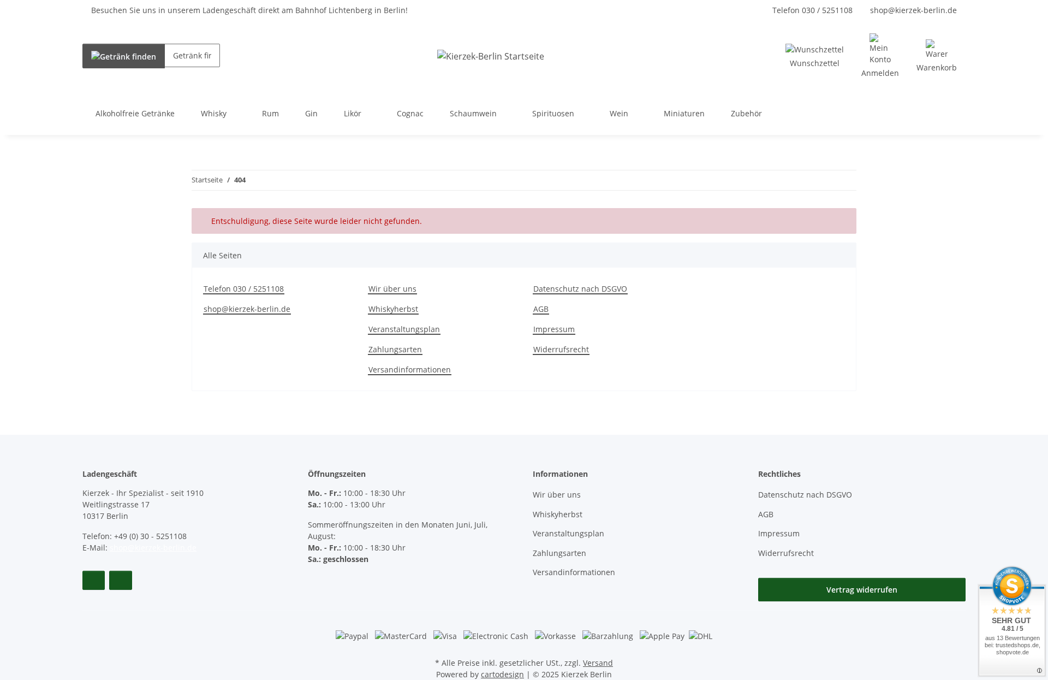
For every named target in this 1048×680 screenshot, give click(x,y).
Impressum (554, 329)
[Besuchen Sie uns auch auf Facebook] (93, 580)
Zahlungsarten (395, 349)
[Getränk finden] (123, 56)
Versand (598, 663)
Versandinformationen (409, 369)
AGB (541, 309)
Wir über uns (392, 288)
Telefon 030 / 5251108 (812, 10)
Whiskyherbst (393, 309)
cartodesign (502, 674)
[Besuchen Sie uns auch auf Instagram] (120, 580)
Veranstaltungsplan (404, 329)
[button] (880, 56)
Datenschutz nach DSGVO (580, 288)
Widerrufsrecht (561, 349)
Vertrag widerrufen (861, 589)
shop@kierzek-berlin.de (913, 10)
